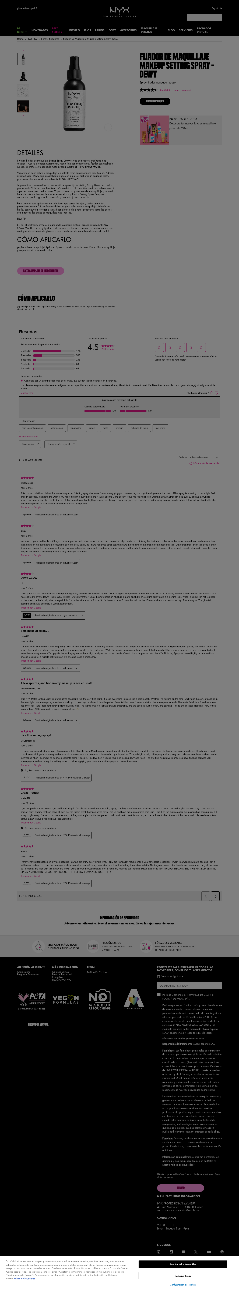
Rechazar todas (183, 1275)
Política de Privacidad (24, 1278)
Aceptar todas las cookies (183, 1264)
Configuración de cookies (183, 1284)
